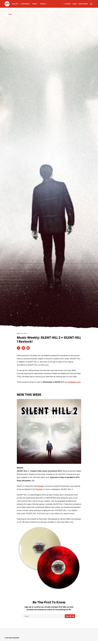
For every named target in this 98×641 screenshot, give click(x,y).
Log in (75, 4)
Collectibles (25, 4)
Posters (43, 4)
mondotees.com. (74, 382)
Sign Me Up (70, 616)
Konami (41, 486)
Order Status (83, 4)
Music (35, 4)
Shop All (15, 4)
